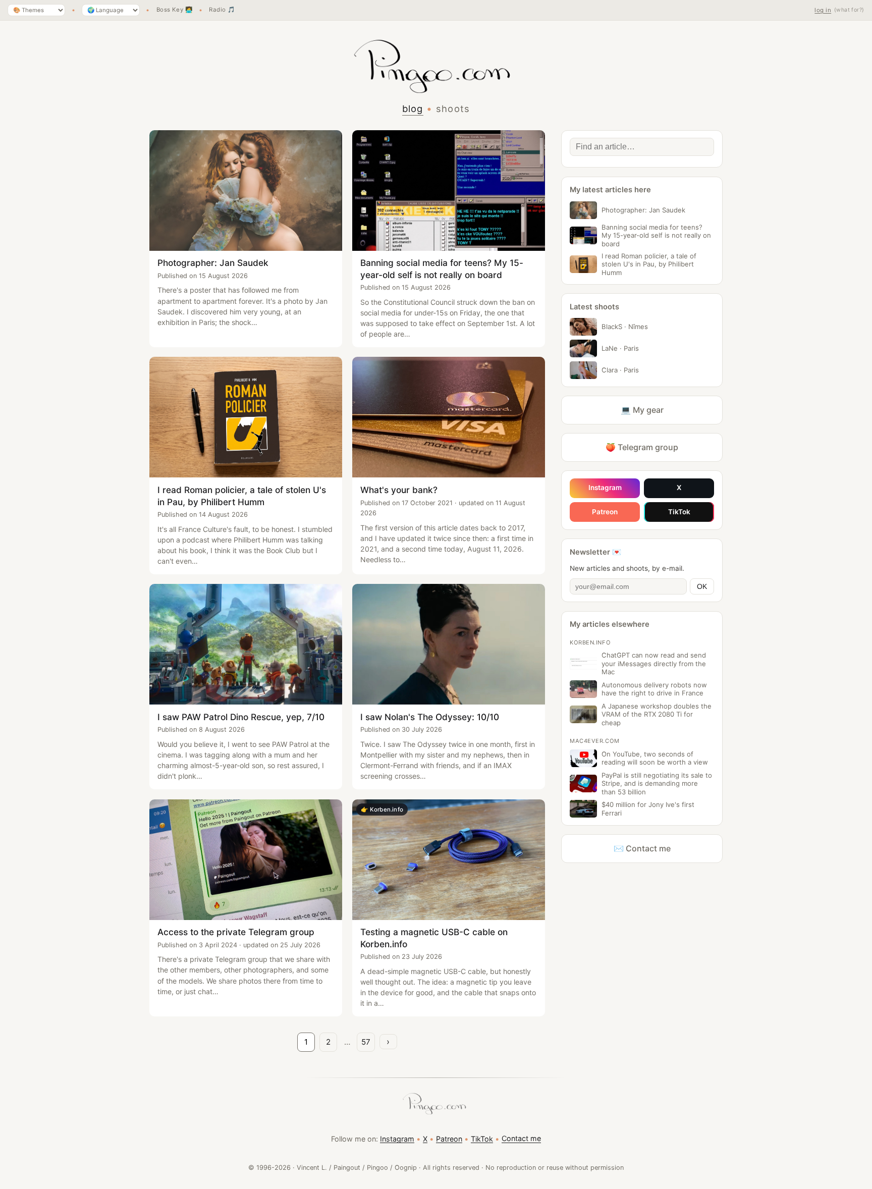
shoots (453, 108)
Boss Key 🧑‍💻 (174, 10)
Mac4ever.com (595, 740)
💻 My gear (642, 410)
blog (412, 108)
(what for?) (849, 10)
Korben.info (590, 642)
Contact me (521, 1138)
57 (365, 1042)
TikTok (679, 512)
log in (822, 10)
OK (702, 586)
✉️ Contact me (642, 848)
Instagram (605, 487)
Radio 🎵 (222, 10)
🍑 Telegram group (642, 447)
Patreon (605, 512)
